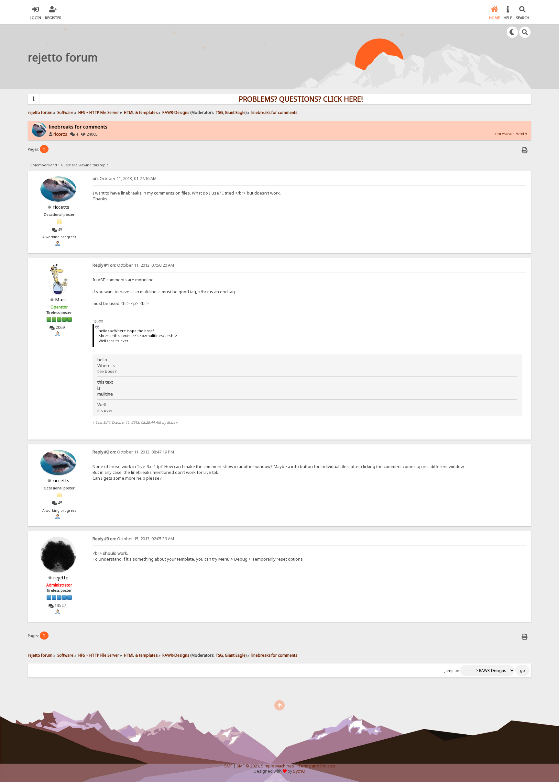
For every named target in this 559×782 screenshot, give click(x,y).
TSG (219, 112)
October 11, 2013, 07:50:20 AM (133, 265)
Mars (61, 299)
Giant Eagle (235, 112)
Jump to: (451, 670)
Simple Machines (277, 766)
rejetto (61, 577)
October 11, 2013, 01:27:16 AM (125, 178)
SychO (299, 771)
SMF (228, 766)
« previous (504, 134)
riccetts (60, 134)
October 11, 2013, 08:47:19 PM (133, 452)
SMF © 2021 (247, 766)
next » (521, 134)
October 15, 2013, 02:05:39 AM (133, 539)
